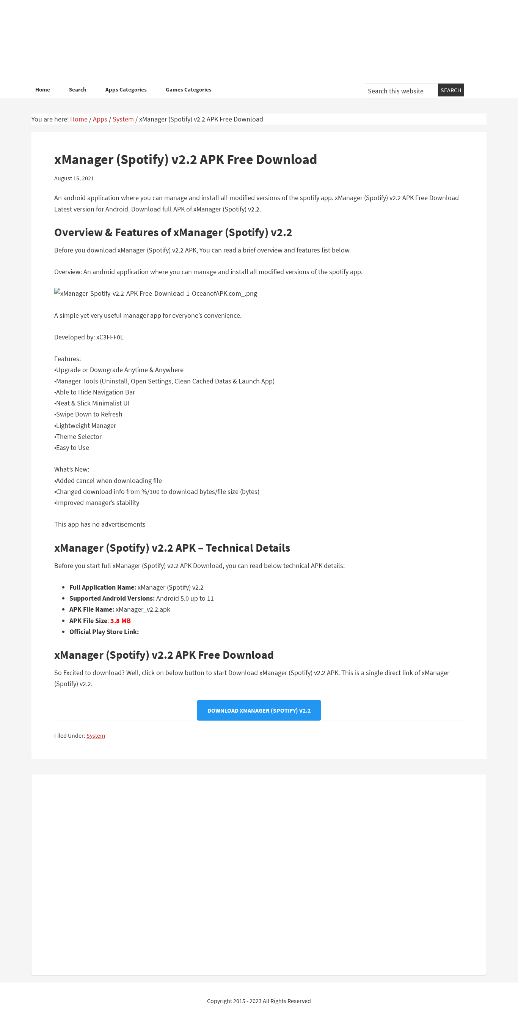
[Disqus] (259, 873)
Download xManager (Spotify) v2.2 (259, 710)
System (95, 735)
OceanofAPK (247, 42)
